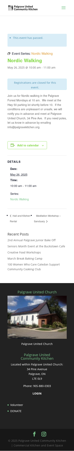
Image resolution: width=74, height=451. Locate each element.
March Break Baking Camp (24, 258)
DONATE (16, 411)
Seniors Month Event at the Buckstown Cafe (36, 246)
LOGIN (37, 393)
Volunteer (16, 405)
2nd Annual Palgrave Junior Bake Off (31, 240)
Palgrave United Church (37, 344)
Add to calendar (28, 145)
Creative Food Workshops (24, 252)
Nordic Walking (19, 199)
